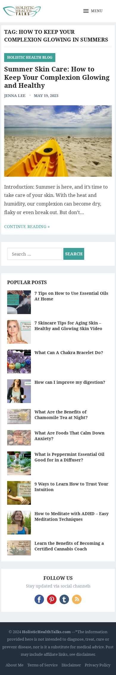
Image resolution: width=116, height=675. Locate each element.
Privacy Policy (97, 665)
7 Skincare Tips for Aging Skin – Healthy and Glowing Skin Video (68, 325)
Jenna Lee (14, 95)
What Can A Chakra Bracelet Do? (69, 352)
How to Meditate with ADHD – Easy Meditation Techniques (72, 516)
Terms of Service (42, 665)
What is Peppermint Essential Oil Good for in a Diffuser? (69, 457)
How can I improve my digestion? (70, 382)
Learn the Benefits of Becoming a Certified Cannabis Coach (69, 546)
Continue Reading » (27, 226)
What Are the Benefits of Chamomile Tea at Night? (61, 414)
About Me (14, 665)
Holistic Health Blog (29, 57)
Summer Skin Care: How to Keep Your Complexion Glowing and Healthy (56, 77)
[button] (93, 11)
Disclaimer (71, 665)
